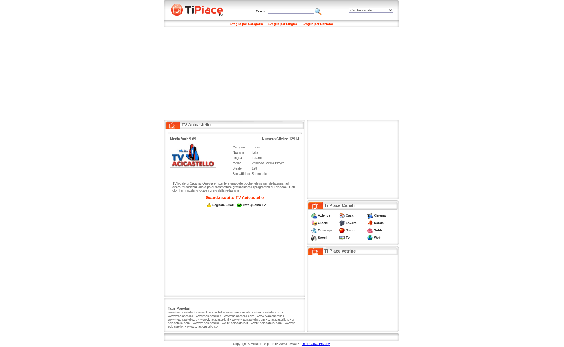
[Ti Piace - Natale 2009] (370, 223)
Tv (348, 237)
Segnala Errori (223, 205)
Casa (349, 215)
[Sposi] (314, 237)
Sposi (322, 237)
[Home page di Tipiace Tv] (200, 9)
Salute (350, 230)
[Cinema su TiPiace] (370, 215)
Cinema (380, 215)
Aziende (324, 215)
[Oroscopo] (314, 230)
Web (377, 237)
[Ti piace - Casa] (342, 215)
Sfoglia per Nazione (318, 24)
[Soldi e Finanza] (370, 230)
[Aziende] (314, 215)
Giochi (323, 223)
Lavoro (351, 223)
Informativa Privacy (316, 344)
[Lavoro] (342, 223)
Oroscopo (325, 230)
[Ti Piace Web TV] (342, 237)
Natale (379, 223)
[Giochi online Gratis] (314, 223)
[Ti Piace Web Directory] (370, 237)
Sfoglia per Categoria (246, 24)
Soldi (378, 230)
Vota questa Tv (254, 205)
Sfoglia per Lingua (282, 24)
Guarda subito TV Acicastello (235, 197)
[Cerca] (318, 11)
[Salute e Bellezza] (342, 230)
